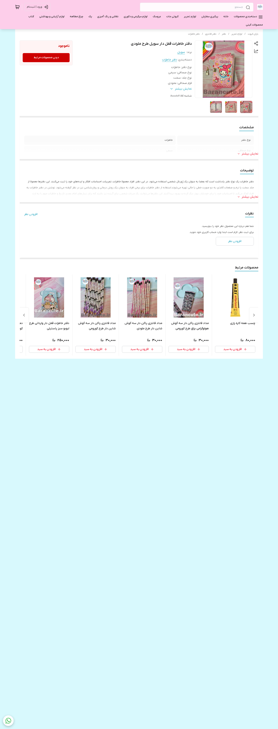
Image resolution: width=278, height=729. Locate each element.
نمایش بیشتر (250, 154)
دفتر (224, 34)
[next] (24, 315)
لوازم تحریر (236, 34)
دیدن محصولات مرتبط (46, 57)
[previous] (254, 315)
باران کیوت (253, 34)
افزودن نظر (31, 214)
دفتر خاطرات (194, 34)
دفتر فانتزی (210, 34)
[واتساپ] (8, 720)
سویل (181, 52)
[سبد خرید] (17, 7)
